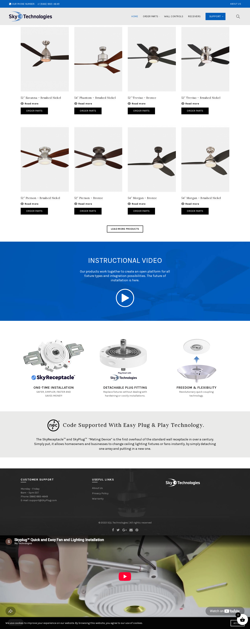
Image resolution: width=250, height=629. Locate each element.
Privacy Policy (100, 493)
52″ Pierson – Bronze (88, 198)
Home (134, 16)
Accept (238, 623)
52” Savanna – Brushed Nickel (41, 97)
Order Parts (150, 16)
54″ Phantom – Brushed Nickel (95, 97)
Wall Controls (173, 16)
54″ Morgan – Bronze (142, 198)
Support (215, 16)
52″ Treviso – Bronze (142, 97)
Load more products (125, 228)
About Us (235, 4)
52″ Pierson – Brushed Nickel (40, 198)
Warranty (98, 498)
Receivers (194, 16)
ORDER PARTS (34, 211)
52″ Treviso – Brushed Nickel (200, 97)
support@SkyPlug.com (43, 500)
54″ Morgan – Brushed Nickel (201, 198)
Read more (32, 103)
